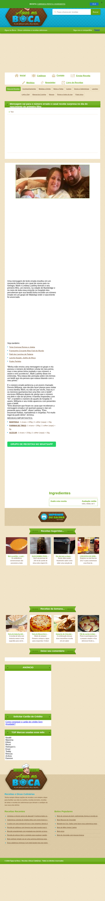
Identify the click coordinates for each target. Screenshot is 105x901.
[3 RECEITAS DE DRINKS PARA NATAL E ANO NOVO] (88, 545)
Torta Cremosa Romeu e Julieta (22, 347)
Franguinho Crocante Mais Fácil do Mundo (26, 351)
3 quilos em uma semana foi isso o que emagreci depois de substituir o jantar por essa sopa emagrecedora (29, 824)
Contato (60, 75)
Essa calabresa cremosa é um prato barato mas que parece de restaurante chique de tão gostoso (29, 843)
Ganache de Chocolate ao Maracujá (64, 634)
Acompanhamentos (29, 89)
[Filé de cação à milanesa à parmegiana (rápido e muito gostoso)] (88, 623)
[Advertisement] (52, 54)
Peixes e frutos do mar (65, 94)
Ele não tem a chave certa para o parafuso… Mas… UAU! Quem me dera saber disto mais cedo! (64, 556)
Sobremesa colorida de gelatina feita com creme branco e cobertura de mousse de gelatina (29, 820)
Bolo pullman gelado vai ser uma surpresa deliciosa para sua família (29, 839)
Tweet (97, 30)
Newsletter (50, 83)
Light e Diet (26, 94)
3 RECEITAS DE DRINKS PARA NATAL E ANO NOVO (88, 556)
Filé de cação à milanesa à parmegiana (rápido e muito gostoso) (88, 634)
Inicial (22, 75)
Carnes (68, 89)
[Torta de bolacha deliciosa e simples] (16, 623)
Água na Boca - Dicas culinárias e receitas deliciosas (26, 13)
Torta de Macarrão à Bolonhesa (40, 634)
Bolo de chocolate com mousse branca (70, 835)
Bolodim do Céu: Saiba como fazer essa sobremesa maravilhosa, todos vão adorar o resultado (78, 824)
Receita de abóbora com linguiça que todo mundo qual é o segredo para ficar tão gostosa (29, 827)
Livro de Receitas (74, 83)
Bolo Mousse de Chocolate (66, 820)
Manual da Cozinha (39, 94)
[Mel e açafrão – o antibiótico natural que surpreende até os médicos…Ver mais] (16, 545)
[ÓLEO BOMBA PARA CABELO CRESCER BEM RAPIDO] (40, 545)
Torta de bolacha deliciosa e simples (16, 634)
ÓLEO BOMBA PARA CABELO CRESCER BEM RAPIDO (40, 556)
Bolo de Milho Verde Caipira (67, 827)
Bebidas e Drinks (45, 89)
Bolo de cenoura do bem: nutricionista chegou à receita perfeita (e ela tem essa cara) (78, 816)
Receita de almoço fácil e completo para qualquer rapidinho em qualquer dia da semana (29, 835)
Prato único (79, 94)
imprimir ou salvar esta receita (52, 517)
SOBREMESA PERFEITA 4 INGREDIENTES (51, 4)
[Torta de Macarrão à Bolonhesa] (40, 623)
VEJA (94, 4)
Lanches (95, 89)
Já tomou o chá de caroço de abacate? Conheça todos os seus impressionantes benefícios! (29, 816)
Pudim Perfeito (15, 361)
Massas (51, 94)
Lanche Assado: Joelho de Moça (22, 358)
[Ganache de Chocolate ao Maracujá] (64, 623)
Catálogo (41, 76)
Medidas (30, 83)
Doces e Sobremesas (81, 89)
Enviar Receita (83, 76)
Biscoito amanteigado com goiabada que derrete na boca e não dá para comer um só (29, 831)
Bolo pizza (60, 831)
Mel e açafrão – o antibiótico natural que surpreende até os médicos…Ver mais (16, 556)
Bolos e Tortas (58, 89)
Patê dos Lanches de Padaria (21, 354)
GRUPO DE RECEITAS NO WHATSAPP (31, 444)
